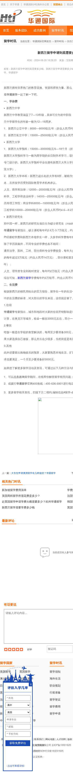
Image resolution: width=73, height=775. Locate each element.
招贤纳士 (58, 4)
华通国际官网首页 (42, 41)
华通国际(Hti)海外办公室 (36, 4)
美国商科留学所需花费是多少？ (21, 496)
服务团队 (21, 30)
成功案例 (39, 30)
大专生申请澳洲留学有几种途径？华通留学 (33, 472)
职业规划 (55, 685)
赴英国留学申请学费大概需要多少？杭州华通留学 (32, 501)
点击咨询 (19, 377)
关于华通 (14, 4)
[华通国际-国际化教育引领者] (28, 17)
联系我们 (39, 739)
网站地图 (50, 739)
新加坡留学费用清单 (14, 490)
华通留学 (12, 94)
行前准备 (55, 692)
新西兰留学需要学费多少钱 (18, 507)
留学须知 (55, 671)
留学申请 (55, 713)
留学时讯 (58, 30)
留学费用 (55, 706)
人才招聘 (61, 739)
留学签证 (55, 699)
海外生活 (55, 678)
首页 (3, 4)
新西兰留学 (24, 278)
